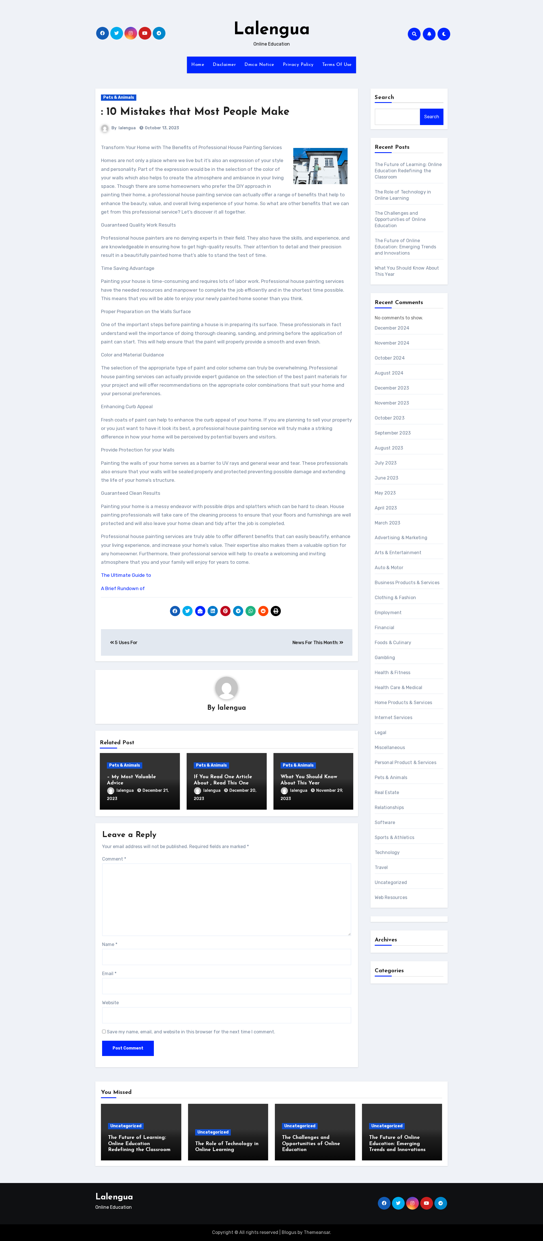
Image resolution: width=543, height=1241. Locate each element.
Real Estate (387, 792)
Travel (381, 867)
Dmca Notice (259, 65)
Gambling (385, 657)
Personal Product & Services (405, 762)
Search (385, 97)
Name (109, 944)
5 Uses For (125, 642)
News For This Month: (315, 642)
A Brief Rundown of (123, 588)
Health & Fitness (393, 672)
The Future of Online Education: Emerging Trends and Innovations (405, 247)
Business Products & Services (407, 582)
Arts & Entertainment (398, 552)
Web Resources (391, 897)
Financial (385, 627)
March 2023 (387, 523)
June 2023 (386, 478)
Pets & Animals (118, 97)
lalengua (127, 128)
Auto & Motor (389, 567)
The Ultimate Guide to (126, 575)
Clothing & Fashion (395, 597)
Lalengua (271, 29)
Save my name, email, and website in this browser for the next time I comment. (191, 1031)
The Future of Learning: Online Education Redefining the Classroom (408, 171)
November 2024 (392, 343)
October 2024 (390, 358)
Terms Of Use (337, 65)
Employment (388, 612)
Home (197, 65)
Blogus (289, 1232)
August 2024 (389, 373)
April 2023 (386, 508)
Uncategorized (391, 882)
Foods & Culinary (393, 642)
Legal (381, 732)
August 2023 (389, 448)
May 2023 (385, 493)
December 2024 (392, 328)
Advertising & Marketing (401, 537)
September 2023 (393, 433)
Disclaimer (224, 65)
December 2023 (392, 388)
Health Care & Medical (399, 687)
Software (385, 822)
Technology (387, 852)
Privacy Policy (298, 65)
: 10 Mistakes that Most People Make (195, 112)
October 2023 (389, 418)
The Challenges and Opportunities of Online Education (400, 219)
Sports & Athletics (395, 837)
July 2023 (386, 463)
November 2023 (392, 403)
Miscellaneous (390, 747)
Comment (114, 859)
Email (109, 973)
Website (110, 1002)
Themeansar (317, 1232)
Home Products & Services (403, 702)
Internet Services (393, 717)
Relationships (389, 807)
